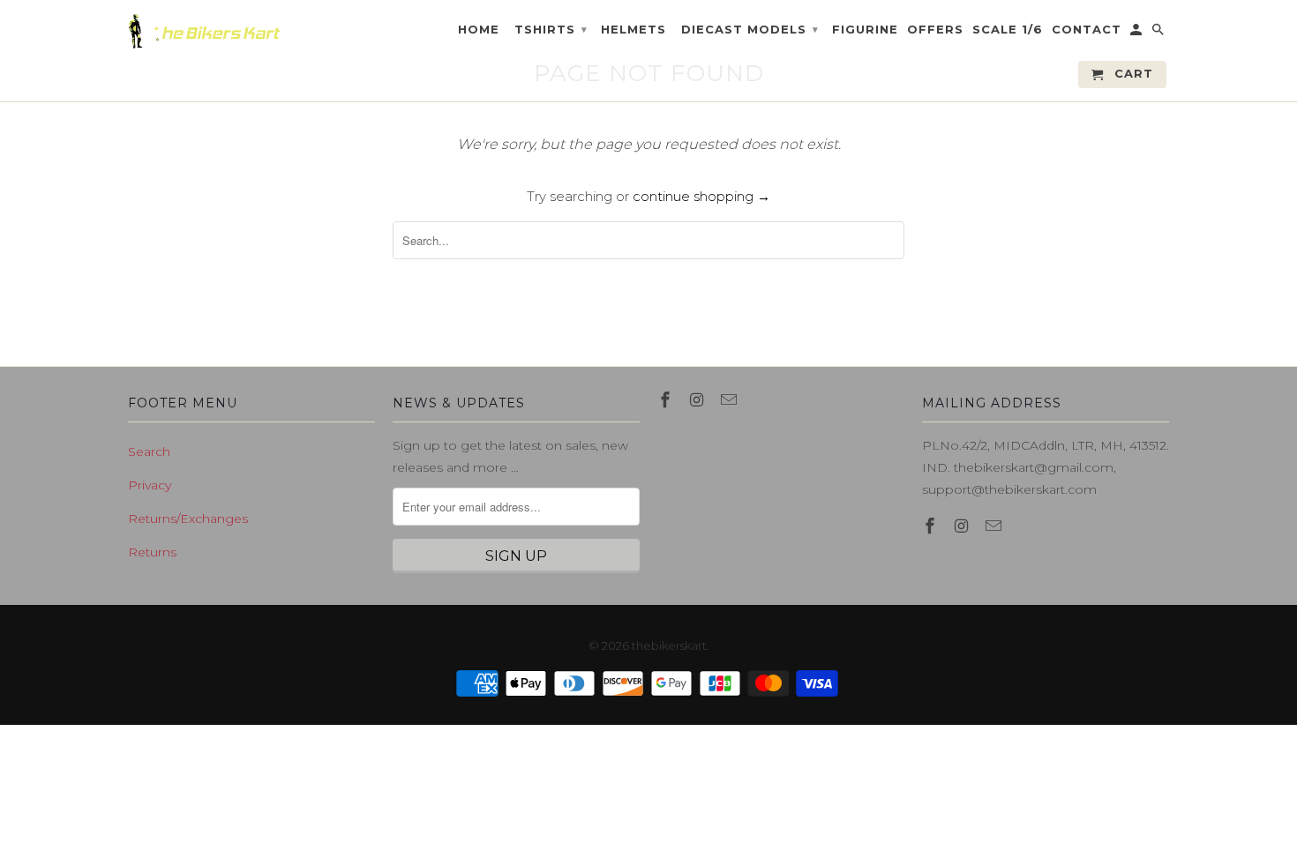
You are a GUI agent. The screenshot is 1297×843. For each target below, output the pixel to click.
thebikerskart (669, 645)
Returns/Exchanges (188, 518)
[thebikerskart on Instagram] (698, 400)
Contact (1086, 29)
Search (149, 451)
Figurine (865, 29)
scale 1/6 (1007, 29)
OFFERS (935, 29)
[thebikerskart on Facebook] (667, 400)
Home (478, 29)
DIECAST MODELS (750, 29)
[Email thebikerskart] (730, 400)
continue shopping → (701, 196)
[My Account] (1137, 33)
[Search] (1159, 33)
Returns (152, 552)
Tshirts (551, 29)
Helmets (633, 29)
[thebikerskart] (205, 30)
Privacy (149, 485)
